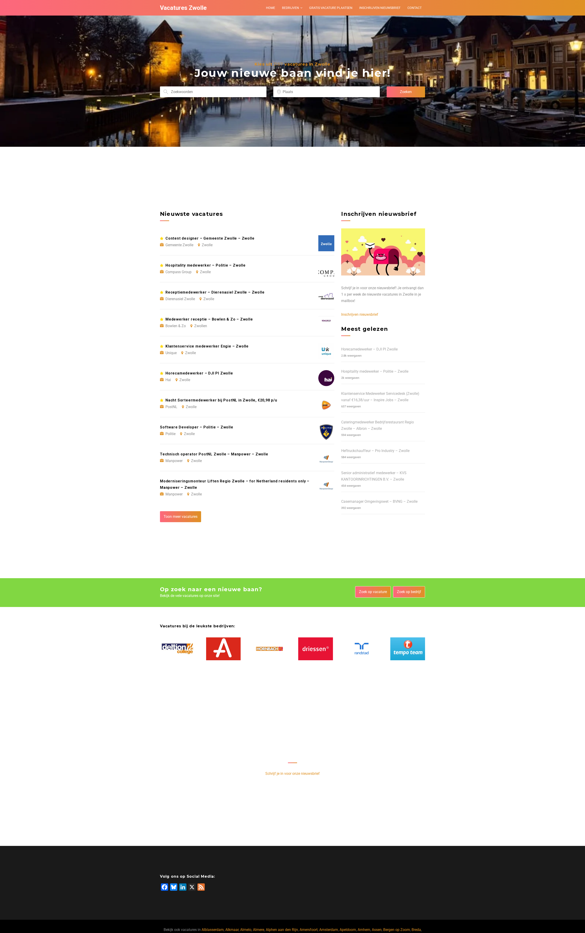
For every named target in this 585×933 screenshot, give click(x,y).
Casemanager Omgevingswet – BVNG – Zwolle (379, 501)
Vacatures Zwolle (183, 8)
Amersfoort (309, 930)
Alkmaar (232, 930)
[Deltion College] (177, 648)
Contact (414, 8)
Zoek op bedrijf (409, 592)
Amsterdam (328, 930)
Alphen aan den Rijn (282, 930)
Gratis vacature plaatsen (330, 8)
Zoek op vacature (373, 592)
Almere (258, 930)
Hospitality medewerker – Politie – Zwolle (374, 371)
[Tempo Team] (407, 648)
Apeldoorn (348, 930)
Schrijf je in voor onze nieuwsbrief (292, 773)
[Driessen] (315, 648)
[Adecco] (223, 648)
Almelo (245, 930)
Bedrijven (290, 8)
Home (270, 8)
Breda (416, 930)
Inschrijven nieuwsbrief (380, 8)
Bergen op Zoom (396, 930)
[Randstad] (361, 648)
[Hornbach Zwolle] (269, 648)
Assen (377, 930)
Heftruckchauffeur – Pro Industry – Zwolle (375, 451)
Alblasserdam (213, 930)
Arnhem (364, 930)
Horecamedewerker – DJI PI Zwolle (369, 349)
